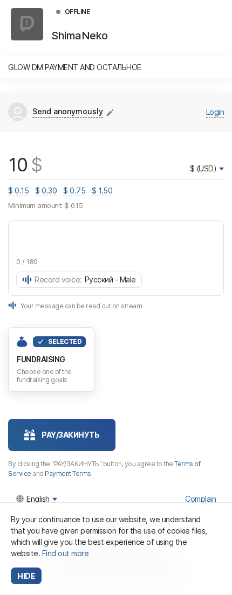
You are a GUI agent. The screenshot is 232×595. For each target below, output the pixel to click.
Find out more (65, 553)
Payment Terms (68, 473)
